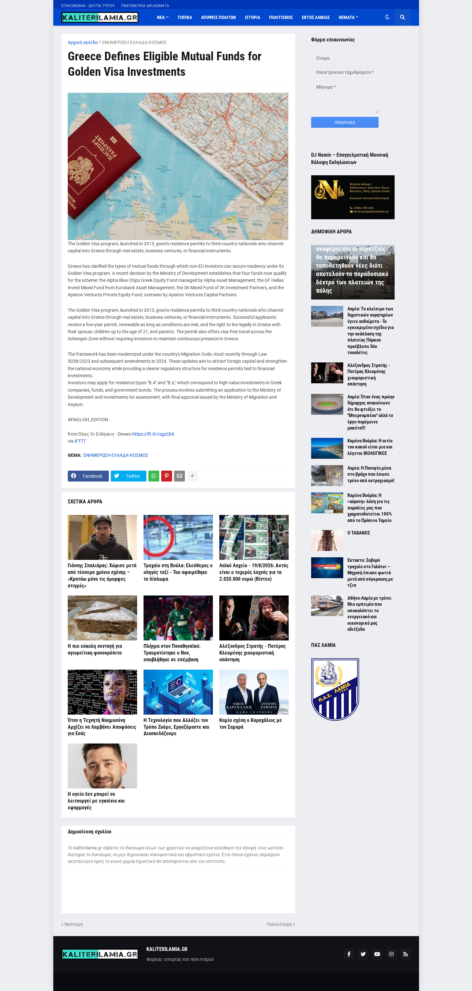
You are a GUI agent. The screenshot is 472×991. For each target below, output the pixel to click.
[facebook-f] (349, 954)
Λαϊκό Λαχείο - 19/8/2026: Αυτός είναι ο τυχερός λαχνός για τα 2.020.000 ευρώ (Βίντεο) (253, 572)
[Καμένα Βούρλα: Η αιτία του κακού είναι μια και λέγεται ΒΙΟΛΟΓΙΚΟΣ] (327, 448)
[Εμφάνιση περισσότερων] (192, 476)
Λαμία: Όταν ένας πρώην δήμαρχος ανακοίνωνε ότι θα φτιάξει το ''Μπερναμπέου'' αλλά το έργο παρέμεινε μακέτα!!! (371, 412)
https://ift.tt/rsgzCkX (153, 434)
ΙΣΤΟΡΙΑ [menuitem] (252, 17)
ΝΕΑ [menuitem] (161, 17)
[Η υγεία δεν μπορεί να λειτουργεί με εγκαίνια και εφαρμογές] (102, 765)
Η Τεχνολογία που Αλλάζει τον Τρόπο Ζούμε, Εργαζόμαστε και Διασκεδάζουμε (176, 727)
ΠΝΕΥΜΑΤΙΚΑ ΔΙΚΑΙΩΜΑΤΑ (145, 6)
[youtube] (377, 954)
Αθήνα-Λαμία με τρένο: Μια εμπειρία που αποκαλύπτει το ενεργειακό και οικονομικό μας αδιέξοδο (369, 613)
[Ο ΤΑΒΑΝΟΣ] (327, 540)
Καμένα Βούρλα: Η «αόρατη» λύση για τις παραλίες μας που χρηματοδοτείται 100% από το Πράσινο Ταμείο (369, 507)
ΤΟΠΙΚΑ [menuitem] (185, 17)
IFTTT (80, 441)
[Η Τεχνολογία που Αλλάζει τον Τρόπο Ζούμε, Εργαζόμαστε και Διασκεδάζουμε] (178, 692)
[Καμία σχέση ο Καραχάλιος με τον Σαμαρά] (254, 692)
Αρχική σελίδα (83, 42)
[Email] (179, 476)
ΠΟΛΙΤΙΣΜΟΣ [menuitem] (281, 17)
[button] (387, 17)
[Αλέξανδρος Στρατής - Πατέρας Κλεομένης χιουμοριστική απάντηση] (254, 617)
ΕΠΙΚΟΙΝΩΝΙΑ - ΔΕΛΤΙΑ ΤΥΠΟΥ (88, 6)
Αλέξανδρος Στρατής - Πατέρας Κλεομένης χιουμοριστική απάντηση (252, 653)
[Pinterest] (166, 476)
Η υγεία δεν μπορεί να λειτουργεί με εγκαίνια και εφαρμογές (96, 801)
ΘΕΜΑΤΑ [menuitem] (346, 17)
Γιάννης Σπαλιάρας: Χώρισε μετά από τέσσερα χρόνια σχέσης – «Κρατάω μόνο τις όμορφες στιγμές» (102, 575)
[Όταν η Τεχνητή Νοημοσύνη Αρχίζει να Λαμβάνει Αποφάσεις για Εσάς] (102, 692)
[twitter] (363, 954)
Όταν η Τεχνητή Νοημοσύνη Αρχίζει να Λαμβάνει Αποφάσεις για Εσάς (102, 727)
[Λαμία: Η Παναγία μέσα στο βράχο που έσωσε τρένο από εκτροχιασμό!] (327, 475)
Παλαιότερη (279, 924)
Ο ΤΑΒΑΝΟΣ (358, 533)
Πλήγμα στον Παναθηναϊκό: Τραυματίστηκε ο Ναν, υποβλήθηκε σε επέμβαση (172, 653)
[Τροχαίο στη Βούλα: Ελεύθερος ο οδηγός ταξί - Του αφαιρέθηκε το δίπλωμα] (178, 537)
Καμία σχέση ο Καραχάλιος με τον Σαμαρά (250, 723)
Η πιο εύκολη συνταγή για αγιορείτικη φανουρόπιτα (95, 649)
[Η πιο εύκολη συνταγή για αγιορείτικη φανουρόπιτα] (102, 617)
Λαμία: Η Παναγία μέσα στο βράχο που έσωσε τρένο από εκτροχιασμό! (370, 474)
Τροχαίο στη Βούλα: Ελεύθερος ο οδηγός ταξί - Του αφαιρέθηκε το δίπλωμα (178, 572)
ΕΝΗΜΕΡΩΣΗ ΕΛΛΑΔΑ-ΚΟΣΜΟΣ (134, 42)
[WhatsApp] (153, 476)
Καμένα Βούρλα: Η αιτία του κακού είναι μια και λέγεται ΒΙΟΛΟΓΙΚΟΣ (370, 447)
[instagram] (391, 954)
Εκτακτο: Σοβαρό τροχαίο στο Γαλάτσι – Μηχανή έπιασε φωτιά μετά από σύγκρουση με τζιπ (370, 572)
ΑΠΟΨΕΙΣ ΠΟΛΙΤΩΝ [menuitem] (218, 17)
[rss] (405, 954)
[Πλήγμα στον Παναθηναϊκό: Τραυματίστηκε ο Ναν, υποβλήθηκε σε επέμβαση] (178, 617)
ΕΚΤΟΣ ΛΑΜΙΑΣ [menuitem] (316, 17)
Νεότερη (74, 924)
